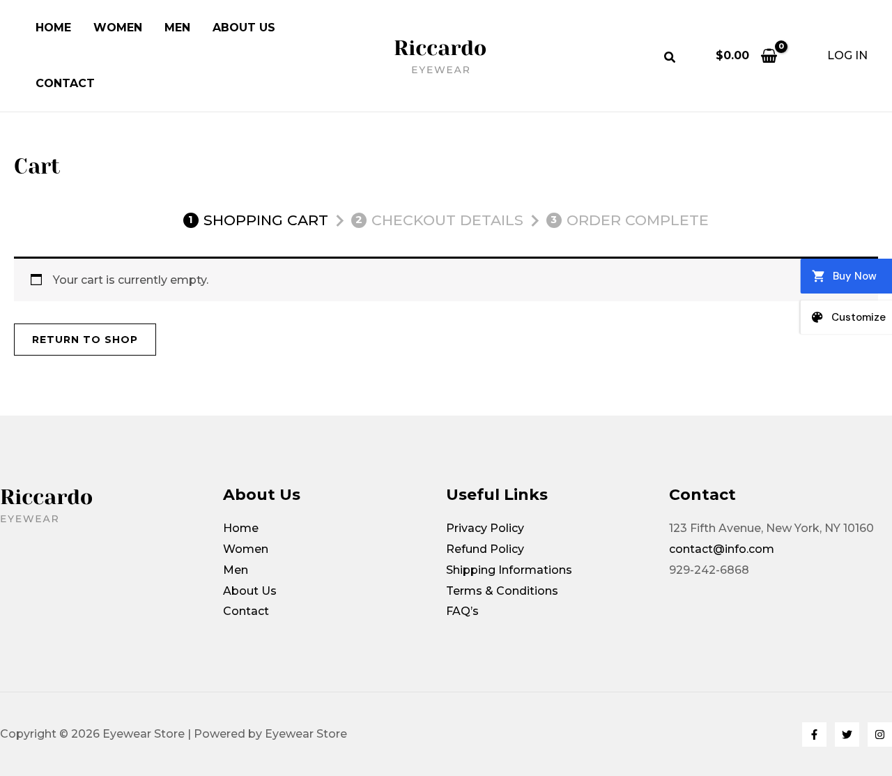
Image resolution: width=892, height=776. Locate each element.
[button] (670, 59)
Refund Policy (485, 549)
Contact (65, 83)
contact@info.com (721, 549)
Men (177, 27)
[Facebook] (814, 734)
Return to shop (85, 339)
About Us (244, 27)
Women (117, 27)
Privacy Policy (485, 528)
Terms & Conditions (502, 591)
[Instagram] (880, 734)
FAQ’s (462, 611)
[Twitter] (847, 734)
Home (53, 27)
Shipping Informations (509, 570)
